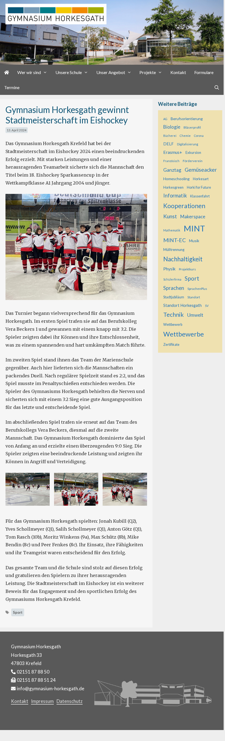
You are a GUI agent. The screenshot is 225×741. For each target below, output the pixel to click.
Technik (173, 314)
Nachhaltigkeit (183, 259)
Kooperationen (184, 206)
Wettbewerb (172, 325)
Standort (193, 297)
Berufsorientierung (187, 118)
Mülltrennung (173, 249)
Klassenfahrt (200, 196)
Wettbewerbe (183, 334)
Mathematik (171, 230)
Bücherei (169, 135)
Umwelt (195, 315)
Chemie (185, 135)
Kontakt (178, 72)
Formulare (203, 72)
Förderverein (193, 161)
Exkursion (193, 152)
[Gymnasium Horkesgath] (112, 32)
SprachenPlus (197, 288)
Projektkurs (187, 269)
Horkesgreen (173, 187)
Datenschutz (70, 701)
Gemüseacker (201, 169)
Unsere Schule (68, 72)
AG (165, 119)
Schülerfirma (172, 279)
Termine (11, 87)
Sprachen (173, 288)
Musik (194, 240)
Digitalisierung (187, 144)
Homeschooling (176, 178)
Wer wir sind (29, 72)
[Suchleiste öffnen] (217, 87)
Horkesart (201, 179)
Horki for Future (199, 187)
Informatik (175, 196)
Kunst (170, 216)
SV (207, 305)
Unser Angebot (110, 72)
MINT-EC (174, 240)
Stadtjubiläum (173, 297)
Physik (169, 268)
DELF (168, 144)
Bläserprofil (192, 127)
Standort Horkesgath (182, 305)
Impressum (42, 701)
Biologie (171, 127)
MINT (194, 228)
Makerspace (192, 216)
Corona (199, 135)
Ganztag (172, 170)
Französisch (171, 161)
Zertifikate (171, 345)
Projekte (147, 72)
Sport (17, 612)
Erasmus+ (172, 152)
